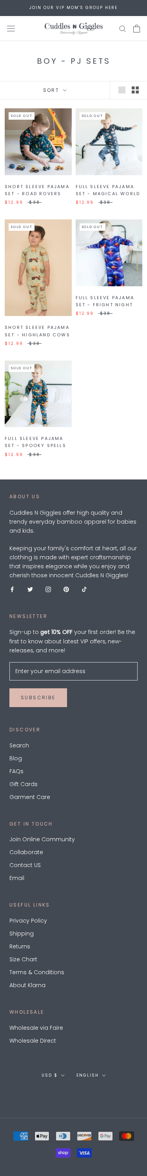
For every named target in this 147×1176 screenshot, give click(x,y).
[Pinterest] (66, 589)
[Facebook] (12, 589)
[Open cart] (136, 28)
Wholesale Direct (32, 1041)
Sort (52, 90)
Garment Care (29, 797)
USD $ (50, 1075)
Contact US (25, 865)
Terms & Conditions (36, 972)
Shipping (21, 933)
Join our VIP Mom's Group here (73, 8)
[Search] (122, 28)
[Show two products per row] (135, 89)
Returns (19, 946)
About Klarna (27, 985)
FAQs (16, 771)
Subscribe (38, 697)
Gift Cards (23, 784)
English (87, 1075)
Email (16, 878)
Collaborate (26, 852)
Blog (15, 758)
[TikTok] (84, 589)
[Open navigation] (11, 28)
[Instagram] (48, 589)
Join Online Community (42, 839)
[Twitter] (30, 589)
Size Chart (23, 959)
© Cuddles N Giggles (73, 1092)
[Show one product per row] (121, 89)
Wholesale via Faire (36, 1028)
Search (19, 745)
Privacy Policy (28, 921)
